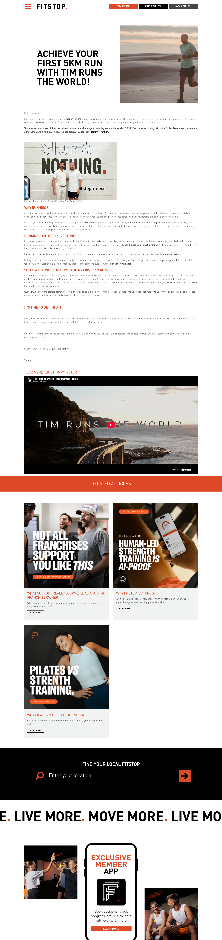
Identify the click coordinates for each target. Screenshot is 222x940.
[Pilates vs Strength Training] (66, 626)
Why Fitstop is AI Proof (136, 593)
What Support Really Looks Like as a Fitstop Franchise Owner (66, 595)
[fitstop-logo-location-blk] (52, 4)
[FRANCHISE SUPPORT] (66, 504)
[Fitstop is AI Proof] (155, 504)
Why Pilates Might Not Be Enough (56, 715)
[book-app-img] (111, 844)
